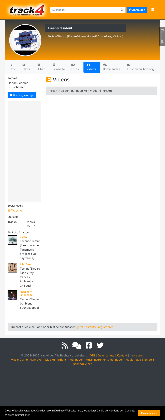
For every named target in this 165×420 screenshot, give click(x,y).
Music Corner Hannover (27, 359)
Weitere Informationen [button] (17, 415)
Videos (91, 69)
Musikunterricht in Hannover (64, 359)
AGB (92, 355)
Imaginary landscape (26, 293)
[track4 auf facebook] (88, 345)
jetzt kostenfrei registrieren (95, 327)
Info (13, 69)
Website (16, 210)
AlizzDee (25, 264)
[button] (122, 10)
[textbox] (84, 10)
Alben (41, 69)
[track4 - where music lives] (27, 9)
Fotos (75, 69)
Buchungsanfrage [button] (23, 95)
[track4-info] (76, 345)
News (26, 69)
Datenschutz (106, 355)
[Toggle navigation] (153, 10)
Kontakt (122, 355)
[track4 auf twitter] (100, 345)
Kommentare (111, 69)
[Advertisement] (25, 150)
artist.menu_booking (140, 69)
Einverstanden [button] (149, 413)
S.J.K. (23, 236)
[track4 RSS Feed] (64, 345)
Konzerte (59, 69)
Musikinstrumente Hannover (104, 359)
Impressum (137, 355)
